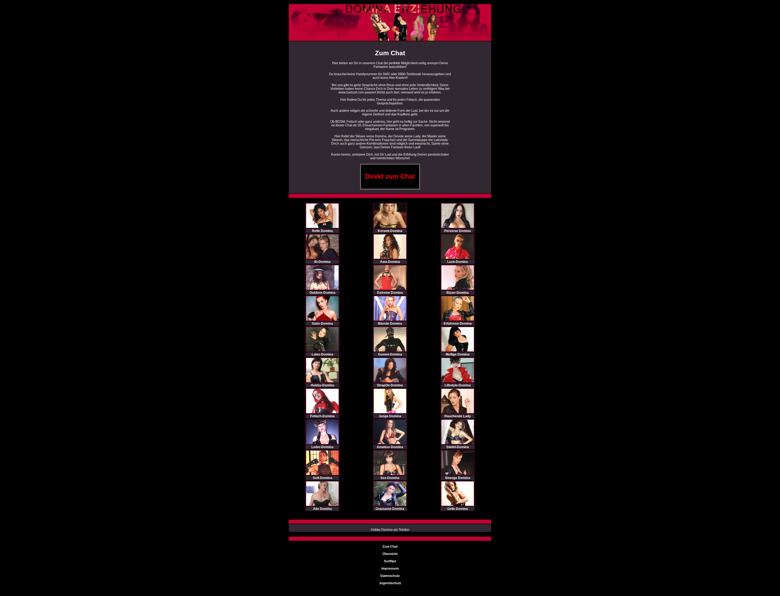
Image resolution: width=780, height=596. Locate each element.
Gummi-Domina (390, 354)
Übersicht (390, 554)
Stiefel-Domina (457, 447)
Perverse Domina (457, 231)
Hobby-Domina (322, 385)
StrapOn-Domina (390, 385)
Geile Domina (457, 508)
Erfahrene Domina (458, 323)
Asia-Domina (390, 261)
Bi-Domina (322, 261)
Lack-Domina (457, 261)
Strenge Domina (457, 478)
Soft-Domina (322, 478)
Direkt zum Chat (390, 176)
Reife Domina (322, 231)
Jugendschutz (390, 583)
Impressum (390, 568)
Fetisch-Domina (322, 416)
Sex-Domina (389, 478)
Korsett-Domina (390, 231)
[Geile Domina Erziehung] (390, 6)
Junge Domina (390, 416)
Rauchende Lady (457, 416)
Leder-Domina (322, 447)
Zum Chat (390, 546)
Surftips (390, 561)
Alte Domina (322, 508)
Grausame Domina (390, 508)
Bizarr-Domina (457, 292)
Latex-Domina (322, 354)
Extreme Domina (390, 292)
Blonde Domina (390, 323)
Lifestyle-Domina (458, 385)
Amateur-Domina (390, 447)
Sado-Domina (322, 323)
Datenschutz (390, 576)
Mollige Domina (457, 354)
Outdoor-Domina (322, 292)
